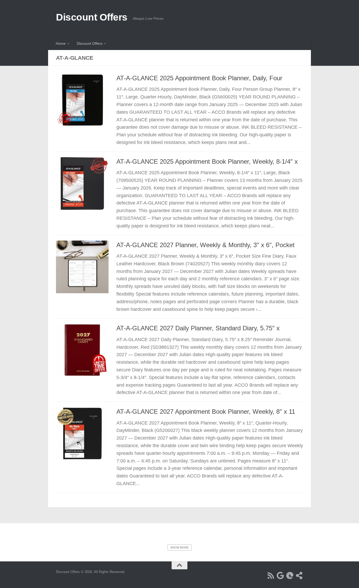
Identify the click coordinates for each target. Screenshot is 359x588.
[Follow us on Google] (280, 575)
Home (61, 43)
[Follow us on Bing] (290, 575)
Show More (179, 547)
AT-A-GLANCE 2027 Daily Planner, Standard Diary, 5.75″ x (198, 328)
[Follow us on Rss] (271, 575)
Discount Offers (91, 17)
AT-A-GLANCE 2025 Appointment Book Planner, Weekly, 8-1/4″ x (207, 161)
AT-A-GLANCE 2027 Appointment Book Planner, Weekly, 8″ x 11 (205, 411)
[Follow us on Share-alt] (299, 575)
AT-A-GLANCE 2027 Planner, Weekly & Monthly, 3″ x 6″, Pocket (205, 245)
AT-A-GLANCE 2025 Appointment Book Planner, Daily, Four (199, 78)
